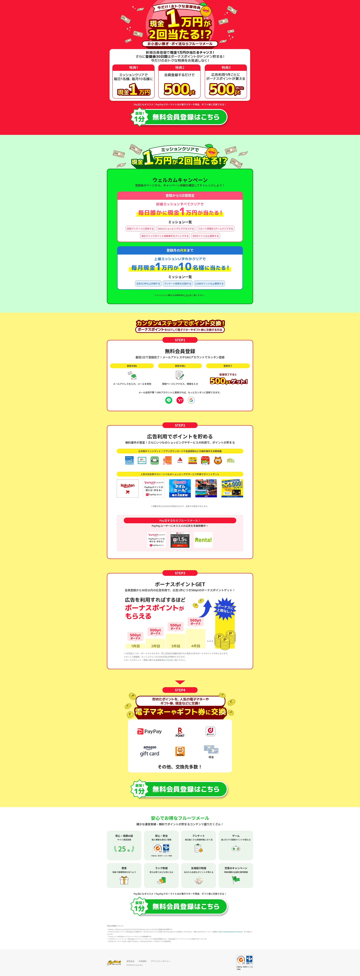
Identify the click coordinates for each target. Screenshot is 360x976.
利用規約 (143, 961)
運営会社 (130, 961)
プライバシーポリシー (160, 961)
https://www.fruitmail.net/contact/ (231, 932)
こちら (187, 295)
